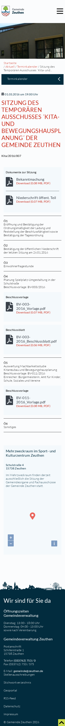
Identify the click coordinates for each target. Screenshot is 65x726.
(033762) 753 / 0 (25, 660)
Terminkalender (27, 66)
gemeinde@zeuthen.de (28, 671)
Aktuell (10, 66)
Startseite (10, 63)
